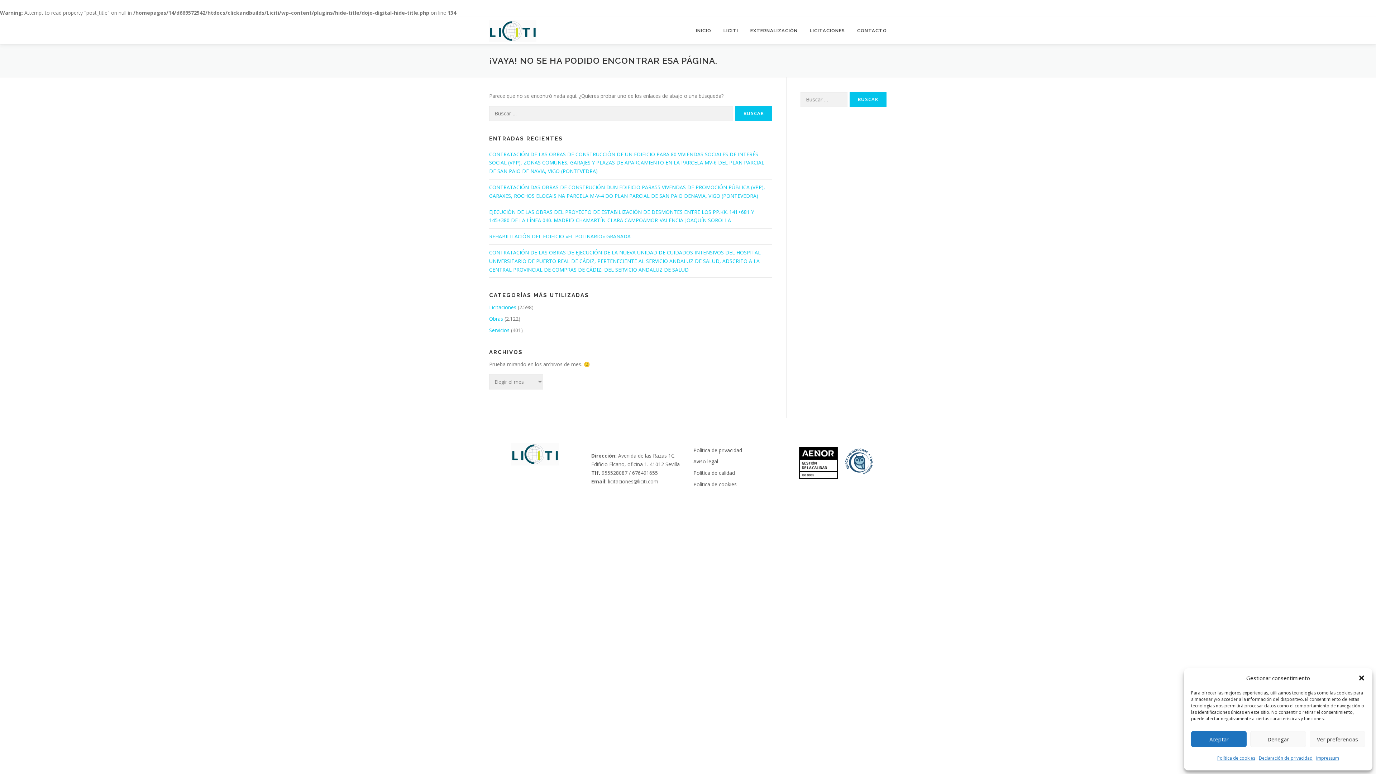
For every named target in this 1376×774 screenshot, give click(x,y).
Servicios (499, 330)
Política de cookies (1236, 758)
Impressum (1327, 758)
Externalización (774, 30)
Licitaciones (827, 30)
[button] (1361, 678)
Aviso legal (705, 461)
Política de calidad (714, 472)
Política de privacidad (717, 450)
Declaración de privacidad (1286, 758)
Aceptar (1219, 739)
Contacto (872, 30)
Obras (496, 318)
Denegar (1278, 739)
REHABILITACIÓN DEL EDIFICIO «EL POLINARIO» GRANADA (560, 236)
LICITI (730, 30)
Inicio (703, 30)
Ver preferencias (1337, 739)
